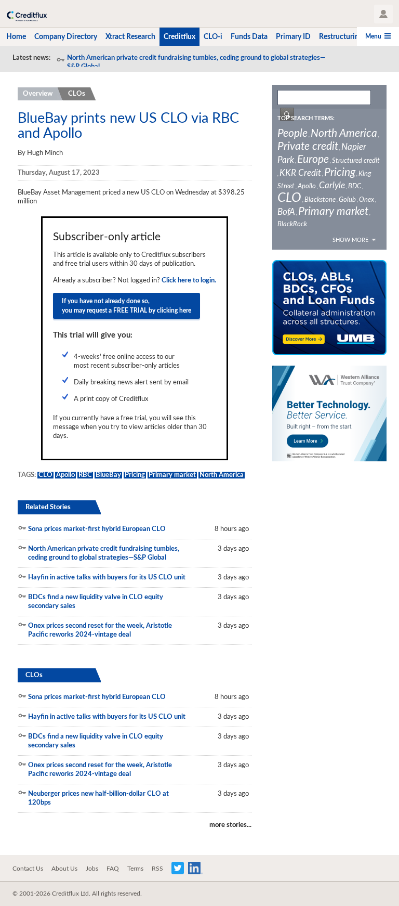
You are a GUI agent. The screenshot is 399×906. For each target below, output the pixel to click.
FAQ (113, 868)
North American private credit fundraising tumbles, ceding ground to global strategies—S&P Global (196, 62)
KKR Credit (300, 173)
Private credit (307, 146)
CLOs (76, 93)
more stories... (230, 825)
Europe (313, 159)
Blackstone (320, 200)
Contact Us (27, 868)
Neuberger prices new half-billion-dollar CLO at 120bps (98, 798)
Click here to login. (189, 280)
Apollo (65, 475)
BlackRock (292, 224)
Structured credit (356, 161)
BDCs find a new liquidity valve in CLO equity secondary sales (95, 602)
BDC (354, 186)
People (292, 133)
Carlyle (332, 185)
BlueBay (108, 475)
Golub (347, 200)
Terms (135, 868)
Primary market (172, 475)
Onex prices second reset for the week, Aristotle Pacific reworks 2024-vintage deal (100, 630)
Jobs (92, 868)
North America (222, 475)
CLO (45, 475)
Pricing (135, 475)
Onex (366, 200)
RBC (85, 475)
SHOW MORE (350, 240)
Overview (37, 93)
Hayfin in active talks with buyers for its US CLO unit (106, 577)
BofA (286, 212)
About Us (64, 868)
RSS (157, 868)
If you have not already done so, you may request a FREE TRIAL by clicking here (126, 306)
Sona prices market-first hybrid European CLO (97, 529)
